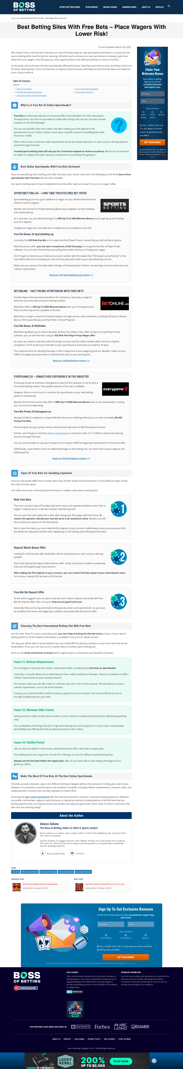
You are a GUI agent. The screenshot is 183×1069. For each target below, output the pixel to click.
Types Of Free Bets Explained (86, 89)
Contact (67, 1039)
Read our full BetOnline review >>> (71, 360)
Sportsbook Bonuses (83, 872)
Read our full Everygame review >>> (71, 458)
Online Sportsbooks (66, 872)
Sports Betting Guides (69, 7)
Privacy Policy (131, 963)
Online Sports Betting (48, 872)
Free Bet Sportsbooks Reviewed (29, 92)
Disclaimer (79, 1039)
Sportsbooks (91, 7)
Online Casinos (110, 7)
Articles (160, 7)
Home (13, 18)
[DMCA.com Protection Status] (75, 993)
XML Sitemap (109, 1039)
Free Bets (15, 872)
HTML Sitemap (124, 1039)
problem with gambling (143, 976)
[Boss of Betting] (24, 10)
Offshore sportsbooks (30, 872)
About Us (146, 7)
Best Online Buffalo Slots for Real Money (40, 884)
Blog (18, 18)
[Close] (154, 1060)
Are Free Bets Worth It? (84, 92)
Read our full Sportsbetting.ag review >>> (71, 275)
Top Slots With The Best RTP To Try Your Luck (104, 884)
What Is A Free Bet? (24, 89)
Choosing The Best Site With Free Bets (32, 95)
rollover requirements (57, 433)
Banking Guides (129, 7)
